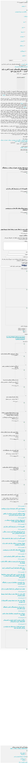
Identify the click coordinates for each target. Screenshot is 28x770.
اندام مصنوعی (24, 140)
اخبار (23, 27)
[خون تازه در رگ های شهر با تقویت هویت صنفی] (20, 493)
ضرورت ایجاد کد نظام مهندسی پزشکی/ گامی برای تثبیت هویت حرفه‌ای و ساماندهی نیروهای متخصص (9, 414)
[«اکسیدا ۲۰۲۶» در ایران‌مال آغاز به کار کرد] (17, 186)
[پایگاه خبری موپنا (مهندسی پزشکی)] (20, 16)
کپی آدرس (13, 142)
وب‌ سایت (25, 256)
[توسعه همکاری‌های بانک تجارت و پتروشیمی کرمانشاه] (17, 205)
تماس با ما (22, 753)
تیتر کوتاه (14, 336)
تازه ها (22, 32)
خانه (26, 64)
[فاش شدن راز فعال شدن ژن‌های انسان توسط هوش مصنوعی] (18, 226)
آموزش (22, 41)
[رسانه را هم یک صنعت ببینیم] (20, 395)
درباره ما (23, 754)
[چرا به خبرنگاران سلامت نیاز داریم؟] (20, 378)
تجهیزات (22, 36)
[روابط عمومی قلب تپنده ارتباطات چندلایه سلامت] (20, 430)
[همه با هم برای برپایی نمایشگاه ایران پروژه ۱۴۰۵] (20, 449)
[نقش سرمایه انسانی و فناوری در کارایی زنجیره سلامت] (20, 479)
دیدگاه (25, 241)
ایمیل (26, 254)
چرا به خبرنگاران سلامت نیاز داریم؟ (10, 379)
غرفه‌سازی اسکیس (20, 338)
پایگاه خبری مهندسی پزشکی (14, 140)
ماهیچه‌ (25, 141)
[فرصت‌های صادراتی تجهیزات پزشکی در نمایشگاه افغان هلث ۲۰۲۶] (16, 165)
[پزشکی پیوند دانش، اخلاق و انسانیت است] (20, 352)
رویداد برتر (9, 336)
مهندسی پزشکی (20, 141)
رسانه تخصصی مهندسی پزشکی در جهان (18, 748)
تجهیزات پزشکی (4, 140)
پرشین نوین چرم (20, 336)
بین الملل (22, 45)
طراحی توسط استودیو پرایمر (20, 756)
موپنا (22, 103)
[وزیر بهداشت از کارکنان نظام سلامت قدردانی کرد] (20, 466)
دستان (4, 95)
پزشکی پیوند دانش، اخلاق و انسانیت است (9, 353)
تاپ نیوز (19, 66)
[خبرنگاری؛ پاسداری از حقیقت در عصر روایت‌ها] (20, 364)
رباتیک (25, 107)
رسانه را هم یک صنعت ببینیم (12, 396)
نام (26, 252)
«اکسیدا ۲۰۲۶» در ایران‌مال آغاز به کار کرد (16, 188)
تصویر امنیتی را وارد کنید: (15, 266)
